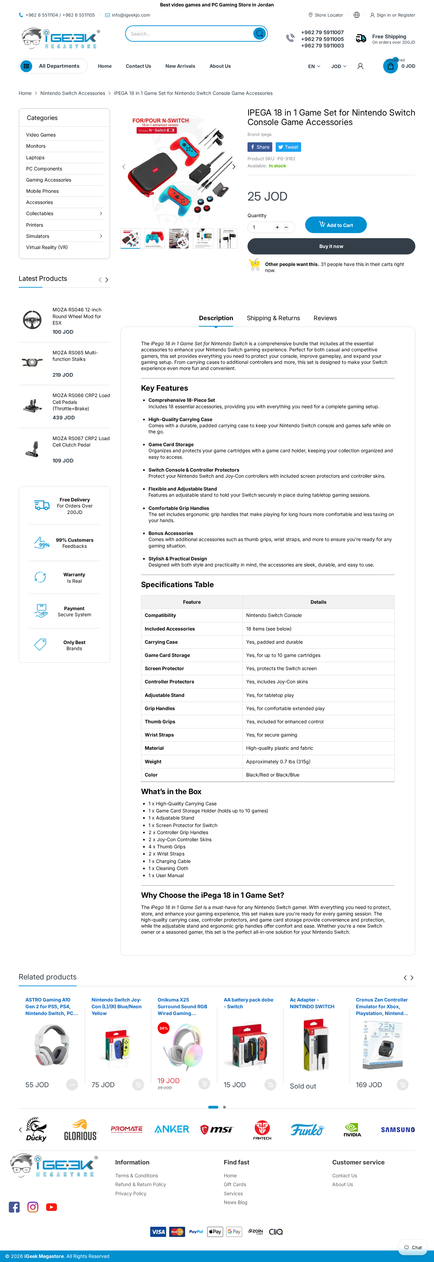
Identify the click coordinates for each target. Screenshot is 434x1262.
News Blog (236, 1202)
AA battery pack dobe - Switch (248, 1003)
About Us (342, 1184)
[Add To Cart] (138, 1085)
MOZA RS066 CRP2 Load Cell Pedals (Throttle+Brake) (81, 401)
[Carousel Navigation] (103, 280)
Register (406, 15)
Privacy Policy (130, 1193)
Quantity (257, 215)
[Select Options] (72, 1085)
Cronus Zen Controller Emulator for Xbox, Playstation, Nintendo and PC (382, 1006)
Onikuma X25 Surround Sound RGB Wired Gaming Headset (182, 1006)
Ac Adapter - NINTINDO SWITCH (312, 1003)
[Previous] (106, 280)
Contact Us (344, 1175)
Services (233, 1193)
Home (230, 1175)
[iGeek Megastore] (61, 39)
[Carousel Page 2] (224, 1107)
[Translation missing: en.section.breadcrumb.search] (259, 33)
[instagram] (32, 1207)
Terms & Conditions (136, 1175)
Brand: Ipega (260, 134)
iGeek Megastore (44, 1256)
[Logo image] (36, 1129)
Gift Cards (235, 1184)
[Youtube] (51, 1207)
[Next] (100, 280)
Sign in (384, 15)
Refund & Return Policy (140, 1184)
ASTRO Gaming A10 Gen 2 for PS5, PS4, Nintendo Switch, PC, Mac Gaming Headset (50, 1006)
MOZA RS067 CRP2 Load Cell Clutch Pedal (81, 441)
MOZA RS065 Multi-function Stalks (75, 356)
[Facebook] (14, 1207)
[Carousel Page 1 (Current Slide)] (213, 1107)
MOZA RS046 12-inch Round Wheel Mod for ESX (77, 316)
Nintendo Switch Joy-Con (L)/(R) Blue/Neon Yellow (117, 1006)
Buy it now (331, 246)
